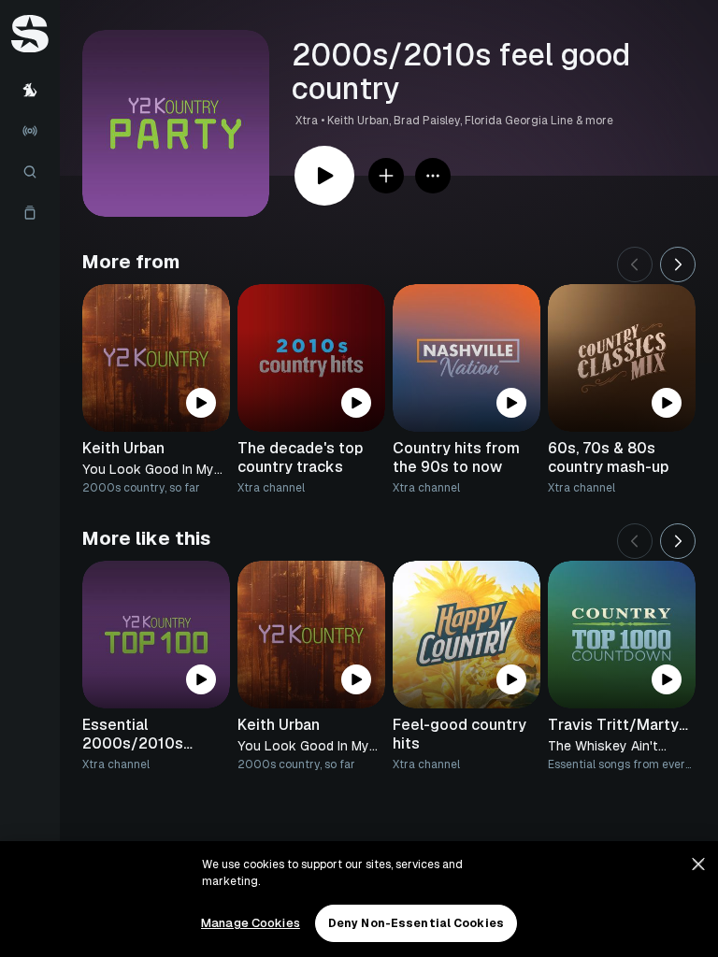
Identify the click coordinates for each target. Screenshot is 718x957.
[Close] (698, 864)
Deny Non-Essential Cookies (416, 923)
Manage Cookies (250, 923)
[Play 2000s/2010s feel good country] (324, 176)
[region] (359, 899)
